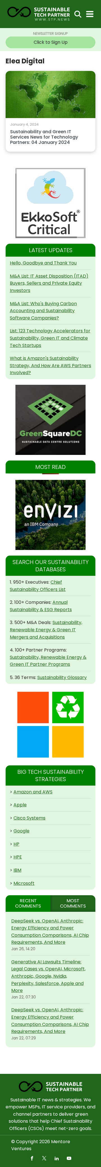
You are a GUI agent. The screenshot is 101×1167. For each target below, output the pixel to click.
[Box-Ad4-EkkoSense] (50, 203)
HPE (17, 857)
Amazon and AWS (32, 792)
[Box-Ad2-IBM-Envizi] (50, 515)
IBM (17, 870)
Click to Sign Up (51, 42)
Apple (20, 805)
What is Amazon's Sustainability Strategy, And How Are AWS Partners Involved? (50, 365)
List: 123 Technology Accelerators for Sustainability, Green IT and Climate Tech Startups (50, 338)
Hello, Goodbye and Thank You (43, 263)
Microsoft (24, 883)
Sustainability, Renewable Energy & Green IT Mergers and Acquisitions (46, 629)
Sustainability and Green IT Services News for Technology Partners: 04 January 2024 (44, 137)
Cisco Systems (29, 818)
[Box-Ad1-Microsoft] (50, 725)
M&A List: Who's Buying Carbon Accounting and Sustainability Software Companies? (43, 310)
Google (21, 831)
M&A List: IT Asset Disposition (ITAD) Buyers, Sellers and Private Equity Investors (49, 283)
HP (16, 844)
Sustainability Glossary (62, 677)
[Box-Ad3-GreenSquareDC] (50, 420)
